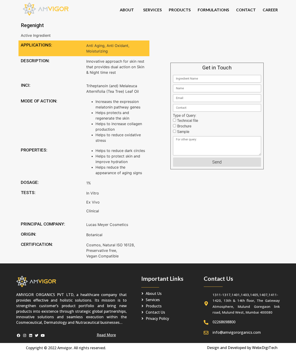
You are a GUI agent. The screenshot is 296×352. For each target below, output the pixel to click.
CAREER (270, 9)
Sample (183, 132)
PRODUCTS (180, 9)
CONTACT (246, 9)
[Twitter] (36, 335)
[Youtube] (42, 335)
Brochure (184, 126)
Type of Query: (184, 115)
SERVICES (152, 9)
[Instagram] (24, 335)
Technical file (187, 120)
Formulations (213, 9)
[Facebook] (18, 335)
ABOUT (127, 9)
